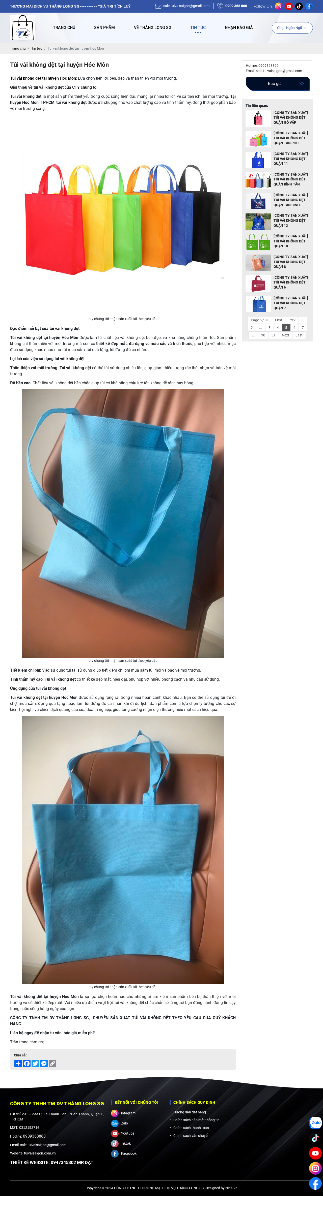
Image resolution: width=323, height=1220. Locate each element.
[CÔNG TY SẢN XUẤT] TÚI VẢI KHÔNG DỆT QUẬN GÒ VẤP (291, 117)
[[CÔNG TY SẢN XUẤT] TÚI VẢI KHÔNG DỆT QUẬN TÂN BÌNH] (258, 201)
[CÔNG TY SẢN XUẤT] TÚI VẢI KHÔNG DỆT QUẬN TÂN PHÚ (291, 138)
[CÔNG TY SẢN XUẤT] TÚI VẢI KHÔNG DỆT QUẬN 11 (291, 159)
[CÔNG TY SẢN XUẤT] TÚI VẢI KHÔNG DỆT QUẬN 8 (291, 262)
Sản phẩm (104, 27)
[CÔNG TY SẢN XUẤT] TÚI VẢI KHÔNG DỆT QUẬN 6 (291, 282)
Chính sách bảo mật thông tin (196, 1120)
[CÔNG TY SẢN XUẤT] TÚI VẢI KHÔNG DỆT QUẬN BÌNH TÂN (291, 179)
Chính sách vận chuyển (191, 1136)
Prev (291, 320)
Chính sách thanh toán (191, 1128)
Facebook (129, 1153)
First (278, 320)
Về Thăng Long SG (152, 27)
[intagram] (315, 1168)
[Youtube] (315, 1153)
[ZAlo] (315, 1123)
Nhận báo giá (239, 27)
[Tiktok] (315, 1138)
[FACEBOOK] (315, 1183)
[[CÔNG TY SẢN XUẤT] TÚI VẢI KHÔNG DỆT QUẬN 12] (258, 221)
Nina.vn (231, 1188)
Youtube (127, 1133)
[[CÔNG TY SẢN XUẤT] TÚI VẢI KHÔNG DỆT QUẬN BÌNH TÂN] (258, 180)
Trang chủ (64, 27)
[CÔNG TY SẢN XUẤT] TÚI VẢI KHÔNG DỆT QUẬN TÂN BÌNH (291, 200)
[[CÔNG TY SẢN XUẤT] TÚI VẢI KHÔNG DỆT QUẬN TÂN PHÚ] (258, 139)
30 (263, 335)
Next (285, 335)
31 (274, 335)
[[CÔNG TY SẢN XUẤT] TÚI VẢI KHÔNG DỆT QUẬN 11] (258, 160)
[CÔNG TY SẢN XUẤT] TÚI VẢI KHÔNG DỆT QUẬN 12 (291, 221)
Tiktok (126, 1143)
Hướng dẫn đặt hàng (189, 1112)
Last (299, 335)
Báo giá (275, 83)
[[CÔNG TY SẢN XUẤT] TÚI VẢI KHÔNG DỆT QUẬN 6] (258, 283)
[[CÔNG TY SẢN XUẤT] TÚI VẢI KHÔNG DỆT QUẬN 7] (258, 304)
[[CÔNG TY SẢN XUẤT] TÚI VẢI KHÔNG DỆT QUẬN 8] (258, 263)
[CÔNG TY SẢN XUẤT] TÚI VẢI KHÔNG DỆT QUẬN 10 (291, 241)
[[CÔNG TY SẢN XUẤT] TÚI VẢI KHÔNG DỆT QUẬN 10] (258, 242)
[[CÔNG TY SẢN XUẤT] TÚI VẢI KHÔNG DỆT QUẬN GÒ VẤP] (258, 118)
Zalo (124, 1123)
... (260, 328)
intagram (128, 1113)
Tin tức (198, 27)
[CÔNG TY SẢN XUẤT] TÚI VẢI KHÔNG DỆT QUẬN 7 (291, 303)
